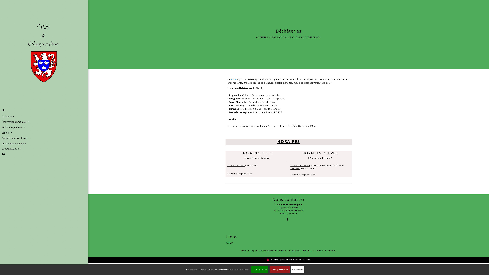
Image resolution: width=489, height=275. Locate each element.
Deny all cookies (280, 269)
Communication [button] (11, 148)
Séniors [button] (6, 132)
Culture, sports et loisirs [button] (15, 138)
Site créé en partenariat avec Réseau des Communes (290, 259)
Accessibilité (294, 250)
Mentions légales (249, 250)
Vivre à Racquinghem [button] (13, 143)
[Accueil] (44, 53)
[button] (44, 111)
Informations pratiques (285, 37)
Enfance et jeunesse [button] (12, 127)
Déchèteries (313, 37)
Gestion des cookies (326, 250)
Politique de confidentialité (273, 250)
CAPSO (229, 242)
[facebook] (288, 220)
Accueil (261, 37)
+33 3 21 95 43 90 (288, 213)
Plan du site (308, 250)
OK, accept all (260, 269)
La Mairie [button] (7, 116)
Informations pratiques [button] (14, 121)
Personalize (297, 269)
